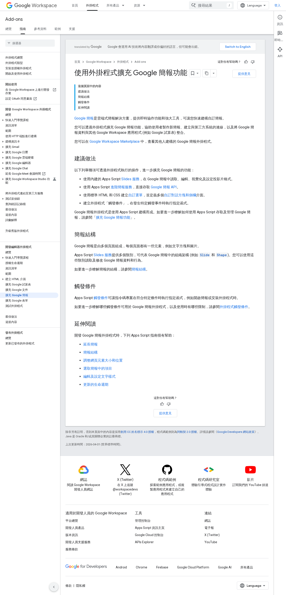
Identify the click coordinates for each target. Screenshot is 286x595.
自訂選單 (135, 195)
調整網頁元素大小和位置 (103, 360)
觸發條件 (101, 298)
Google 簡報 (84, 118)
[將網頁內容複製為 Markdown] (207, 73)
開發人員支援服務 (77, 542)
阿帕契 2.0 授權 (187, 432)
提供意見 (244, 74)
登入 (277, 5)
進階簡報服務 (121, 187)
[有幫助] (246, 62)
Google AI (224, 567)
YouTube (210, 542)
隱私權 (80, 585)
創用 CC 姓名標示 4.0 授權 (137, 432)
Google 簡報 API (164, 187)
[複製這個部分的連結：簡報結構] (100, 235)
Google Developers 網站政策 (235, 432)
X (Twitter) (212, 535)
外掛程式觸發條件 (234, 307)
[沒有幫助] (252, 62)
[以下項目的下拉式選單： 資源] (145, 5)
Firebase (162, 567)
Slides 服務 (130, 179)
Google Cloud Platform (193, 567)
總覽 (8, 29)
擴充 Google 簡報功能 (113, 217)
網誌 (207, 520)
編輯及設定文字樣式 (99, 376)
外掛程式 (92, 5)
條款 (68, 585)
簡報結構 (139, 269)
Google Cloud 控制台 (149, 535)
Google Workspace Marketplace (115, 141)
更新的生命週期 (95, 384)
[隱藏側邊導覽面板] (53, 586)
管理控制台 (143, 520)
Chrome (141, 567)
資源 (137, 5)
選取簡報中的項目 (97, 368)
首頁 (75, 5)
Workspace (44, 5)
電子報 (209, 528)
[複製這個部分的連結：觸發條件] (100, 286)
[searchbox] (30, 43)
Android (121, 567)
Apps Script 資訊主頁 (149, 528)
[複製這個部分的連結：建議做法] (100, 159)
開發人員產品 (74, 528)
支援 (72, 29)
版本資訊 (71, 535)
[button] (29, 120)
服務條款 (71, 549)
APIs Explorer (144, 542)
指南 (23, 29)
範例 (58, 29)
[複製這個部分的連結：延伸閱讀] (100, 324)
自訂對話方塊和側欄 (180, 195)
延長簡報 (90, 344)
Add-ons (14, 19)
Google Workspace (98, 61)
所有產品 (113, 5)
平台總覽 (71, 520)
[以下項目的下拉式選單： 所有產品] (124, 5)
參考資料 (40, 29)
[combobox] (211, 5)
